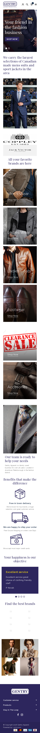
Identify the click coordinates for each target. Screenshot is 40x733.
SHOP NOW (12, 39)
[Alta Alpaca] (29, 611)
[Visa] (25, 730)
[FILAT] (29, 624)
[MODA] (29, 630)
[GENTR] (10, 630)
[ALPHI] (10, 611)
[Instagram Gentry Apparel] (22, 715)
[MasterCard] (20, 730)
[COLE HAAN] (29, 618)
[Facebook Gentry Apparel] (18, 715)
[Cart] (31, 4)
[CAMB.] (10, 618)
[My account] (23, 4)
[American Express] (30, 730)
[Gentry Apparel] (10, 5)
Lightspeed (17, 727)
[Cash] (15, 730)
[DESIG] (10, 624)
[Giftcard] (34, 730)
